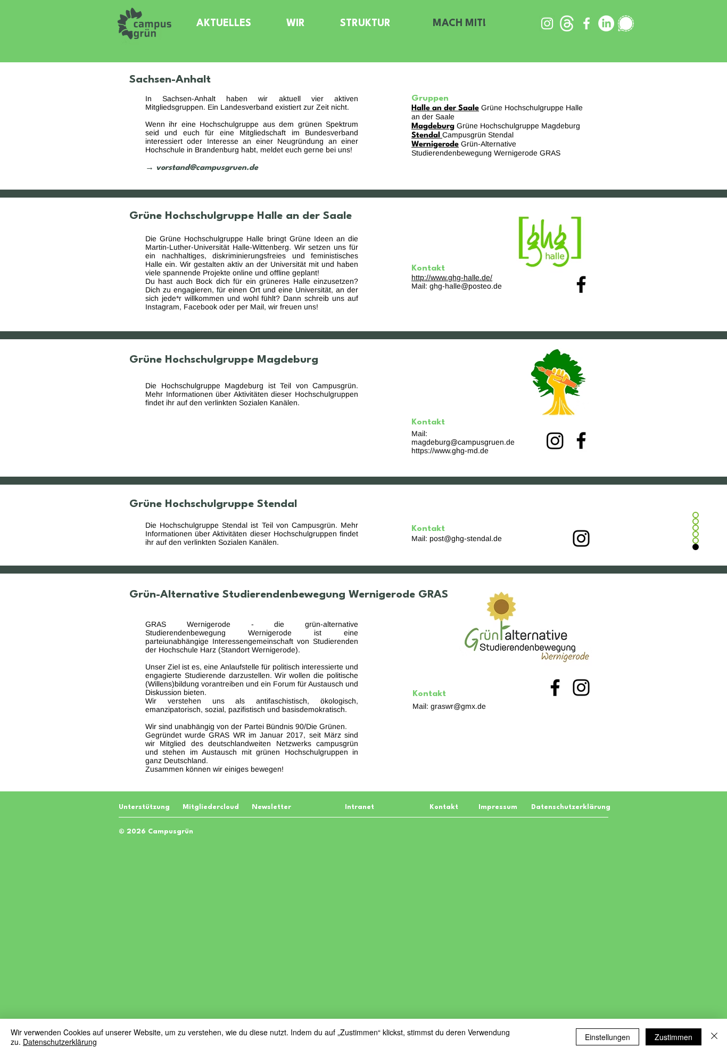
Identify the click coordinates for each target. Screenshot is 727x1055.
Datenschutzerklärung (60, 1041)
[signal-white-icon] (626, 23)
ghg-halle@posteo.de (465, 286)
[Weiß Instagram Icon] (547, 23)
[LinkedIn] (606, 23)
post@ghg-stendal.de (465, 538)
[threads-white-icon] (567, 23)
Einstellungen (607, 1037)
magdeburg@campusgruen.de (463, 442)
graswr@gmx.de (458, 706)
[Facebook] (581, 284)
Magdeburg (433, 126)
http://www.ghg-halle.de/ (451, 277)
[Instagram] (555, 440)
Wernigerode (435, 145)
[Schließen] (714, 1036)
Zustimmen (673, 1037)
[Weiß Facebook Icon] (586, 23)
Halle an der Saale (445, 108)
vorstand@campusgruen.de (207, 168)
